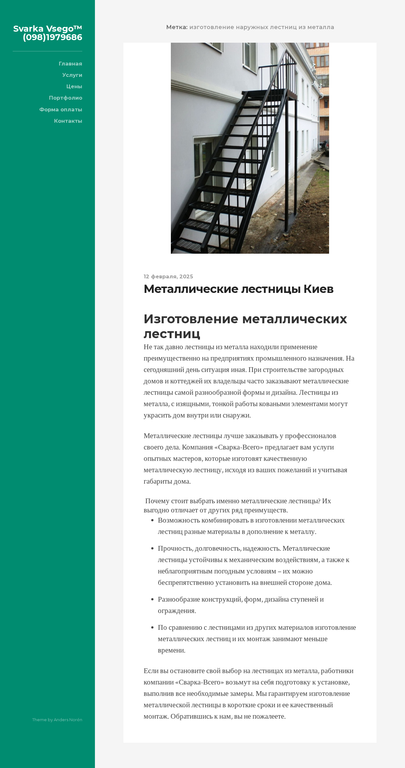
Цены (74, 86)
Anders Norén (68, 719)
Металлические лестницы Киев (238, 289)
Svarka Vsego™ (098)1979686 (47, 32)
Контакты (68, 120)
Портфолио (65, 97)
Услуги (72, 74)
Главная (70, 63)
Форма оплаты (60, 109)
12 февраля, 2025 (168, 276)
